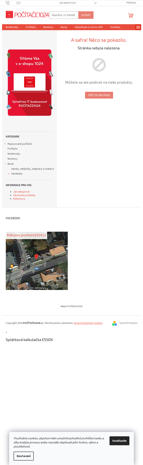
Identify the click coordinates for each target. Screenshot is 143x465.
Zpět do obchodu (99, 95)
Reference (19, 199)
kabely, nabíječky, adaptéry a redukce (32, 169)
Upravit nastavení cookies (88, 323)
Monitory (13, 159)
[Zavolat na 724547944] (11, 2)
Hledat (85, 15)
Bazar (11, 164)
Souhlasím (119, 441)
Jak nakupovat (67, 3)
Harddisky (17, 174)
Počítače (13, 149)
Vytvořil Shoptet (128, 323)
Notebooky (14, 154)
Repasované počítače (20, 144)
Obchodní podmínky (24, 195)
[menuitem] (12, 27)
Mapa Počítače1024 (71, 306)
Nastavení (24, 456)
